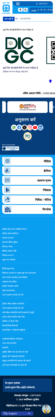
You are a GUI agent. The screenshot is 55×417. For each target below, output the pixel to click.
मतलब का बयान (8, 238)
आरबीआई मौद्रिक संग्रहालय (12, 339)
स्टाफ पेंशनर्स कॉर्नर (9, 343)
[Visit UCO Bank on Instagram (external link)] (30, 127)
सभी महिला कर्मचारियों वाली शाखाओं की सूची (18, 312)
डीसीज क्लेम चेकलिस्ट (10, 233)
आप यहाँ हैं (8, 19)
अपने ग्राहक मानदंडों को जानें (12, 295)
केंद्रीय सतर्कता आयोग (10, 286)
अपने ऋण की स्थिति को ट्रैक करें (14, 365)
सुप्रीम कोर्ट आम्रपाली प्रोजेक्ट (13, 356)
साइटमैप (5, 347)
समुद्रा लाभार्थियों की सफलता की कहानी (16, 360)
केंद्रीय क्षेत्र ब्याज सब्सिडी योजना (14, 229)
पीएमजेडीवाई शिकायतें (10, 325)
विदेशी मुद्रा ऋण (8, 268)
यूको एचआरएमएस (8, 290)
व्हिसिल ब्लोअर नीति (9, 251)
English (13, 413)
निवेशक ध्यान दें (7, 255)
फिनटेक (47, 209)
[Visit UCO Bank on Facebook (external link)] (19, 127)
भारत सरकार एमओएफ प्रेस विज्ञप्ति (14, 277)
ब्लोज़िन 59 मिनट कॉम (10, 321)
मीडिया (47, 161)
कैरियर (47, 171)
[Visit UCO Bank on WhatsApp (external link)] (14, 127)
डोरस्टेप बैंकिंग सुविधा (10, 242)
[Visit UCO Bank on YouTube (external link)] (35, 127)
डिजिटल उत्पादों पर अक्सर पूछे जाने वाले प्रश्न (19, 273)
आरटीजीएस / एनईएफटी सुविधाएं (13, 330)
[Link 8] (27, 107)
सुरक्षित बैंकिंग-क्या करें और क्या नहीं (15, 352)
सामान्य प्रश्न (44, 180)
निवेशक (47, 190)
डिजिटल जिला (7, 246)
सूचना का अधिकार (8, 259)
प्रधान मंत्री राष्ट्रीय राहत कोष (13, 317)
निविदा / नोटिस (43, 199)
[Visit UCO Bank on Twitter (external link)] (24, 127)
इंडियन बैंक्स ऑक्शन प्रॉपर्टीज (13, 303)
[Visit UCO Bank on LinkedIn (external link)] (40, 127)
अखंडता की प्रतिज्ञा (9, 281)
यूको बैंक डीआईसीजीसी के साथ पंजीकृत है (18, 30)
